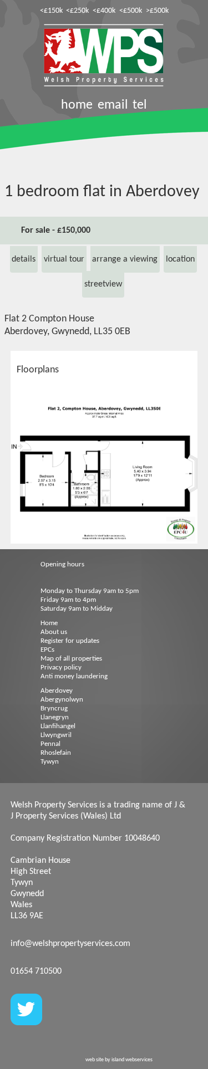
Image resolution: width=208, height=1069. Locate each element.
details (23, 259)
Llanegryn (54, 717)
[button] (187, 413)
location (180, 259)
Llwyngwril (56, 735)
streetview (103, 284)
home (77, 105)
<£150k (51, 11)
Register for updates (69, 641)
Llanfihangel (57, 726)
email (113, 105)
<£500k (130, 11)
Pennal (50, 744)
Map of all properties (71, 658)
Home (49, 623)
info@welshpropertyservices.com (70, 943)
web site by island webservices (119, 1060)
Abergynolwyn (61, 699)
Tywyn (49, 761)
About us (53, 632)
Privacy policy (61, 667)
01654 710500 (36, 971)
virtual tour (64, 259)
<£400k (104, 11)
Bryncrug (54, 708)
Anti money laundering (74, 676)
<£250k (77, 11)
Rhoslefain (55, 752)
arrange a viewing (125, 259)
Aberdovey (56, 690)
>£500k (157, 11)
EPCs (47, 649)
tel (140, 105)
